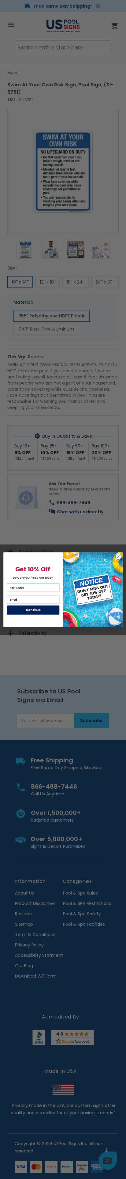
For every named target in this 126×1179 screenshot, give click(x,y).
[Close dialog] (118, 556)
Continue (33, 610)
